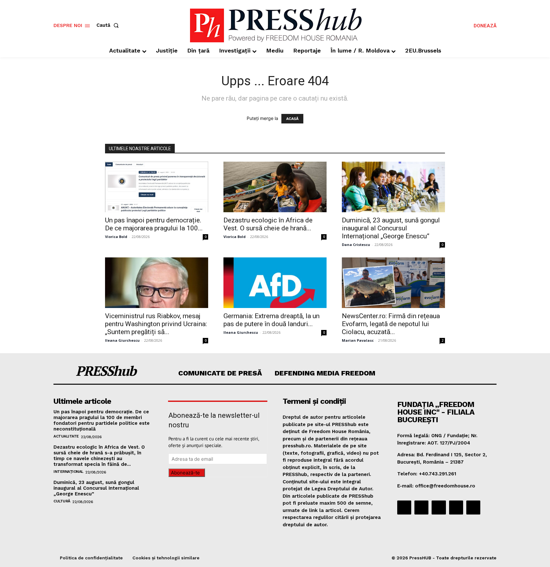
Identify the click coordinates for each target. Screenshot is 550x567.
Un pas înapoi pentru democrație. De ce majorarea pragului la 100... (154, 224)
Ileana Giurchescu (122, 340)
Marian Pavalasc (358, 340)
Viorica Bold (116, 236)
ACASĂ (292, 118)
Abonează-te (185, 473)
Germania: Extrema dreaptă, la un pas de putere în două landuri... (271, 320)
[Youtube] (473, 507)
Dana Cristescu (356, 244)
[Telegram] (439, 507)
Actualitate (66, 436)
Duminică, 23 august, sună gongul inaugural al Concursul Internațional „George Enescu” (391, 228)
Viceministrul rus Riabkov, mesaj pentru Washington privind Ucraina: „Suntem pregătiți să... (156, 324)
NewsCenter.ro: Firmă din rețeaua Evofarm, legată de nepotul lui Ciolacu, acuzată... (391, 324)
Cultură (61, 501)
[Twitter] (456, 507)
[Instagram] (421, 507)
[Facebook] (404, 507)
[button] (108, 25)
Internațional (68, 471)
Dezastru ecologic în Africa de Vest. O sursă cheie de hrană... (268, 224)
